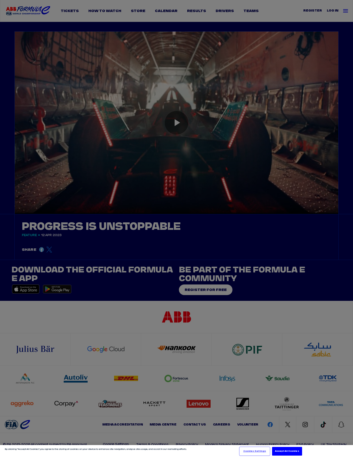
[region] (176, 451)
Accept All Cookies (287, 451)
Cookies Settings (254, 451)
